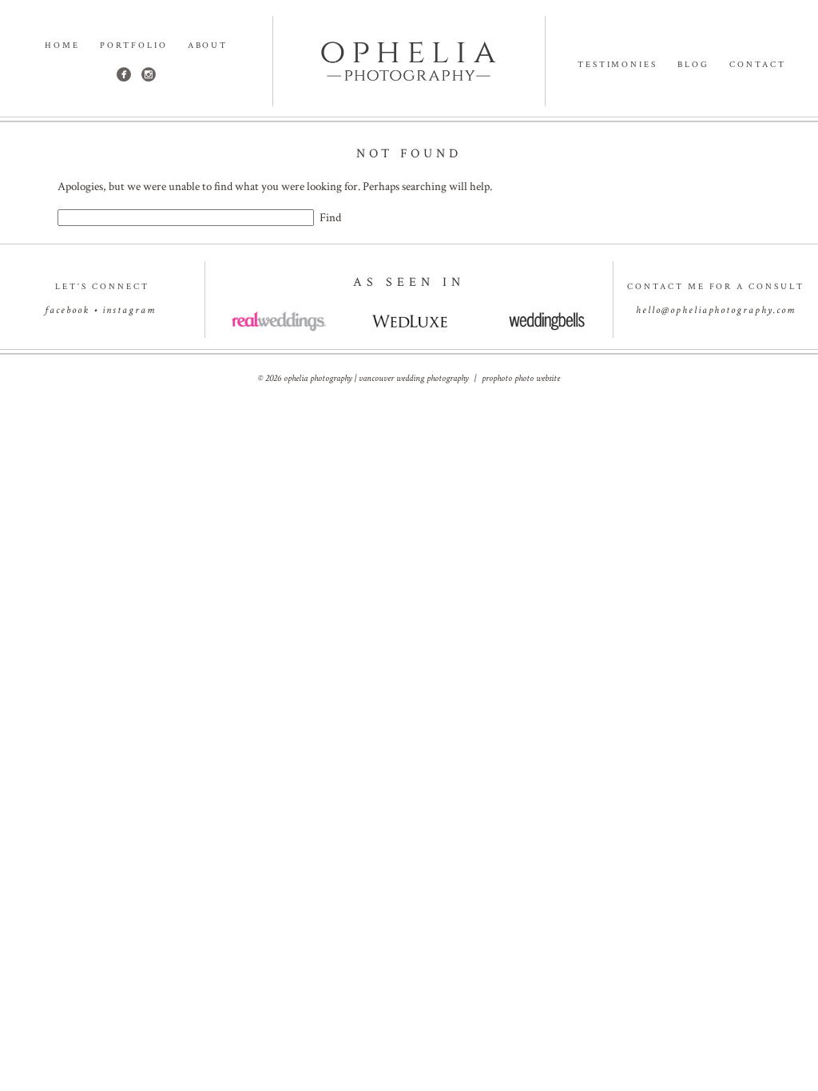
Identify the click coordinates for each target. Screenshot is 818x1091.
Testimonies (618, 65)
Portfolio (134, 46)
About (208, 46)
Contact (757, 65)
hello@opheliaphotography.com (716, 310)
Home (62, 46)
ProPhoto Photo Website (521, 378)
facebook (67, 310)
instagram (129, 310)
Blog (693, 65)
